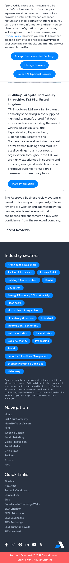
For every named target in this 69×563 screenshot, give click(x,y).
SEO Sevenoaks (14, 517)
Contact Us (12, 495)
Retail (11, 348)
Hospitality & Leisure (21, 318)
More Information (23, 184)
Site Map (10, 481)
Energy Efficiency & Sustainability (29, 295)
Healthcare (14, 302)
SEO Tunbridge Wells (17, 527)
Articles (9, 460)
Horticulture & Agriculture (24, 310)
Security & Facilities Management (28, 356)
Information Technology (23, 325)
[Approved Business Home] (59, 545)
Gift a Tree (11, 451)
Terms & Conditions (17, 490)
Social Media (12, 446)
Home (8, 414)
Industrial (47, 318)
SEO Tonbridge (14, 522)
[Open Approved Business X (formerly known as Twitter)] (41, 544)
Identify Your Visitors (18, 423)
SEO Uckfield (13, 531)
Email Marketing (14, 437)
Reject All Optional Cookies (34, 74)
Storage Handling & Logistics (25, 363)
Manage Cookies (34, 65)
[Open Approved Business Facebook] (6, 544)
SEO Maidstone (14, 513)
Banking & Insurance (20, 272)
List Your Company (16, 419)
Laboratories (44, 333)
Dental (49, 280)
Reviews (10, 455)
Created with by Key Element (34, 559)
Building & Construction (22, 280)
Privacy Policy (13, 36)
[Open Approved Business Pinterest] (20, 544)
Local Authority (17, 341)
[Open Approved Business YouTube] (34, 544)
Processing (42, 341)
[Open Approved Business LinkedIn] (27, 544)
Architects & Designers (22, 264)
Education (14, 287)
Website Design (14, 432)
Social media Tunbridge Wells (22, 504)
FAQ (7, 464)
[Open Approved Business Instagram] (13, 544)
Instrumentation (18, 333)
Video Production (16, 441)
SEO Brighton (13, 508)
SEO (7, 428)
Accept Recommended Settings (34, 56)
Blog (7, 499)
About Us (10, 486)
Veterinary (14, 371)
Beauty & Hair (48, 272)
